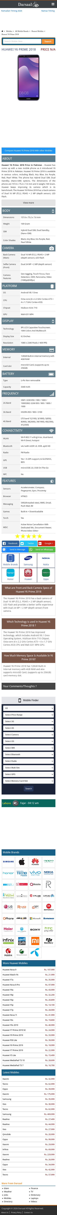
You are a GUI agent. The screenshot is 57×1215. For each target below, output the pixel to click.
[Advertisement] (28, 123)
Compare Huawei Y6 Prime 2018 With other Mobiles (28, 150)
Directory (8, 1201)
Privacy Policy (16, 1212)
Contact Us (28, 1212)
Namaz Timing (48, 11)
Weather (8, 1191)
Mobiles (9, 31)
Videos (34, 1201)
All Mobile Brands (21, 31)
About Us (4, 1212)
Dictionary (35, 1195)
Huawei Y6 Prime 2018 (10, 34)
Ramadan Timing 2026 (11, 11)
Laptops (34, 1198)
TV (32, 1191)
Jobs (6, 1195)
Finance (34, 1188)
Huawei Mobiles (37, 31)
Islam (6, 1188)
